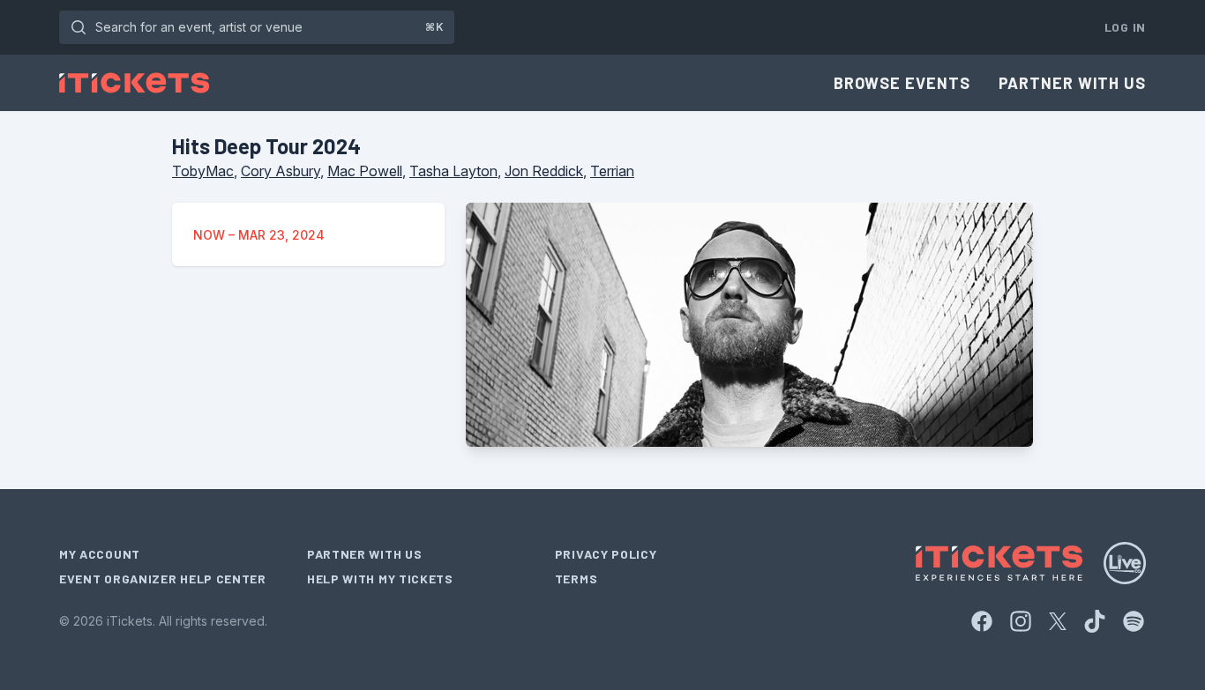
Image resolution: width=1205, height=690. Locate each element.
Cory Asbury (280, 171)
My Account (99, 553)
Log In (1125, 26)
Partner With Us (1073, 83)
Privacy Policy (606, 553)
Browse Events (902, 83)
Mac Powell (364, 171)
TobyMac (203, 171)
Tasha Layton (453, 171)
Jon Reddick (544, 171)
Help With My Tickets (380, 578)
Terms (576, 578)
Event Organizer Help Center (162, 578)
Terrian (612, 171)
